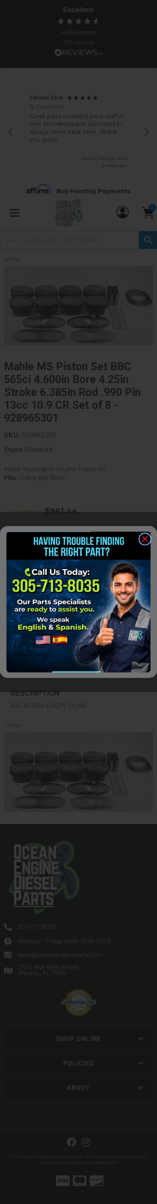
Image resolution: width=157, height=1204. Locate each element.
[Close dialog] (145, 539)
